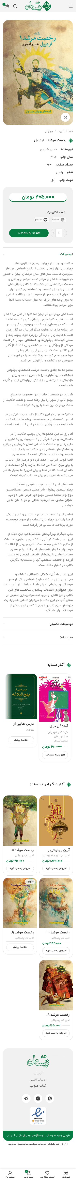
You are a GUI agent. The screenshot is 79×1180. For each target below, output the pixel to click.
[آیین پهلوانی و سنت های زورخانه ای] (56, 820)
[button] (55, 755)
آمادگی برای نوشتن (59, 728)
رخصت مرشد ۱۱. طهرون (22, 852)
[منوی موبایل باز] (71, 6)
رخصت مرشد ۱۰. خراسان (58, 935)
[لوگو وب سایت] (38, 6)
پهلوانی (49, 131)
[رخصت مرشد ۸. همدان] (56, 985)
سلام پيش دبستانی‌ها (61, 738)
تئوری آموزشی (52, 855)
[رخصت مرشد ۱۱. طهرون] (20, 820)
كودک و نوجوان (58, 732)
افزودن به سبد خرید (29, 233)
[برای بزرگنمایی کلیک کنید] (65, 117)
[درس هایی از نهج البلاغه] (21, 696)
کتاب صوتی (38, 1086)
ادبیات (61, 131)
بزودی (30, 730)
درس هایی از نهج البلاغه (23, 726)
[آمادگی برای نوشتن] (55, 697)
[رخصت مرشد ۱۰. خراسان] (56, 903)
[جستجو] (15, 6)
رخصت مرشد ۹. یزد (22, 935)
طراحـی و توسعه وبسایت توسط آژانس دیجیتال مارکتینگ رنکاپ (38, 1136)
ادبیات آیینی (38, 1080)
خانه (71, 131)
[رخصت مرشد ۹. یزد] (20, 903)
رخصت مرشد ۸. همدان (58, 1017)
